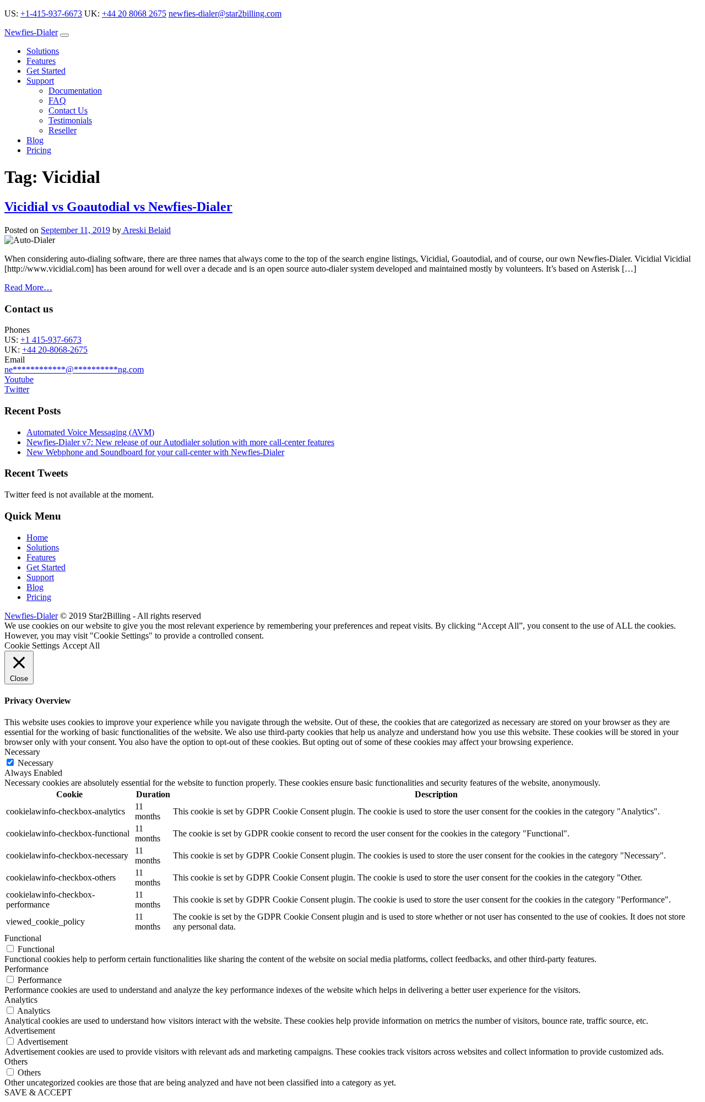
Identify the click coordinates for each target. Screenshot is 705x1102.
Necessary (35, 763)
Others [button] (16, 1061)
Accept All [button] (81, 645)
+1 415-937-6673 (51, 339)
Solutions (42, 51)
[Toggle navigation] (64, 35)
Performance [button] (26, 969)
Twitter (16, 389)
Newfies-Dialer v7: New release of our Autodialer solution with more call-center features (180, 442)
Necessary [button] (22, 752)
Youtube (19, 379)
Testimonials (70, 120)
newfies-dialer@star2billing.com (225, 13)
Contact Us (68, 110)
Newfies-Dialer (31, 32)
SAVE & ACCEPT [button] (38, 1092)
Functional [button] (22, 938)
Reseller (62, 130)
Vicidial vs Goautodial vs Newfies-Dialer (118, 206)
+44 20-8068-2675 (55, 349)
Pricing (38, 150)
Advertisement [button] (29, 1030)
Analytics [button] (20, 999)
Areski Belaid (146, 230)
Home (37, 537)
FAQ (57, 100)
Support (40, 80)
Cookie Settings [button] (31, 645)
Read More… (28, 287)
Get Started (46, 70)
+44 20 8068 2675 (134, 13)
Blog (35, 140)
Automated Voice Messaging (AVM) (90, 432)
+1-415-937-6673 (51, 13)
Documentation (75, 90)
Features (41, 61)
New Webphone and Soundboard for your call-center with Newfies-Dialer (155, 452)
